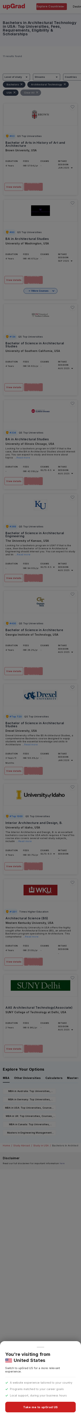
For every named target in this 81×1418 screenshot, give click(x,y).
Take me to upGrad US (40, 1407)
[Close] (40, 1347)
